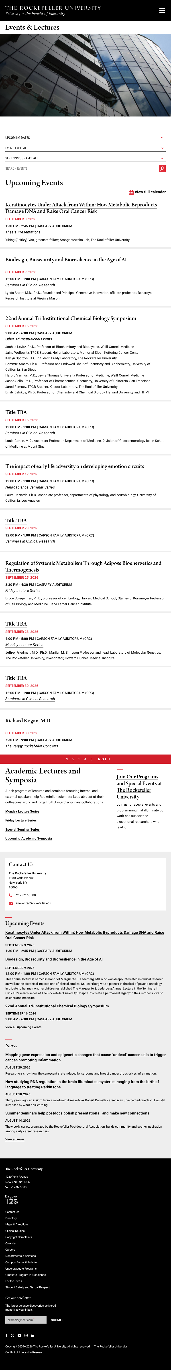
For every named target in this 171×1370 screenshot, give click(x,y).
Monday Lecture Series (24, 644)
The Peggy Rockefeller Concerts (31, 746)
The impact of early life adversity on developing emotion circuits (74, 466)
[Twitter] (12, 1335)
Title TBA (16, 412)
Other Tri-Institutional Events (28, 339)
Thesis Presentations (23, 232)
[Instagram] (26, 1335)
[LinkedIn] (32, 1335)
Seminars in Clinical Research (30, 285)
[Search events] (162, 168)
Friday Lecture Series (23, 590)
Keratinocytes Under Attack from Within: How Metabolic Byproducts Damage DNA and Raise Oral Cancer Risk (81, 208)
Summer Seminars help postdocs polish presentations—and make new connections (77, 1113)
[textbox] (85, 148)
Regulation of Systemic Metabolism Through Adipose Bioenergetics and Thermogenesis (83, 567)
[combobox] (85, 148)
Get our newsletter (18, 1298)
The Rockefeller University (24, 1169)
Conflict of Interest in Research (24, 1352)
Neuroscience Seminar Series (30, 487)
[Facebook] (6, 1335)
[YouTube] (19, 1335)
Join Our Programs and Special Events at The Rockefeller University (139, 786)
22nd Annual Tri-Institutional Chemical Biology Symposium (70, 318)
